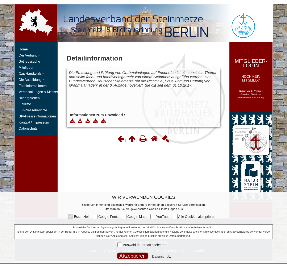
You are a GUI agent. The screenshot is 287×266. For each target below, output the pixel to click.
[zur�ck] (121, 140)
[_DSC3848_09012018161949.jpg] (95, 121)
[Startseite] (154, 140)
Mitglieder (26, 67)
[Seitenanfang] (131, 140)
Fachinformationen (33, 86)
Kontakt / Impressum (34, 122)
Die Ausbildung (30, 80)
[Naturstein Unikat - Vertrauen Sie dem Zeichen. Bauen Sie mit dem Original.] (251, 177)
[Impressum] (165, 140)
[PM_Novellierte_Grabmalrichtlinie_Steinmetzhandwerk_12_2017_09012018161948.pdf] (72, 121)
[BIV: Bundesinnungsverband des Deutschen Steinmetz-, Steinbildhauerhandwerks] (251, 139)
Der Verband (28, 55)
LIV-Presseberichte (33, 110)
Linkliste (25, 104)
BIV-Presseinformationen (37, 116)
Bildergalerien (29, 98)
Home (23, 49)
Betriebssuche (29, 61)
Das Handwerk (30, 73)
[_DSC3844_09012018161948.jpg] (88, 121)
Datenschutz (161, 256)
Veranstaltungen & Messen (39, 92)
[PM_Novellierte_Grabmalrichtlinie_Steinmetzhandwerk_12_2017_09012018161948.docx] (80, 121)
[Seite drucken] (143, 140)
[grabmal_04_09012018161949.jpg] (103, 121)
